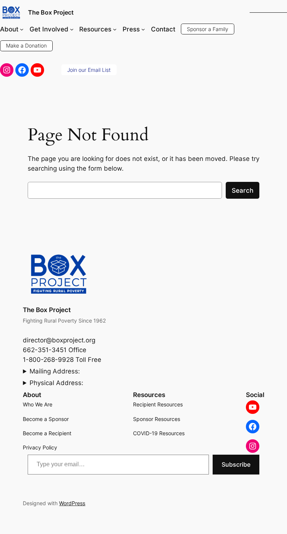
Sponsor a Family (207, 29)
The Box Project (51, 12)
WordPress (72, 503)
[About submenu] (22, 29)
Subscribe (236, 464)
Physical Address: (56, 383)
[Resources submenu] (115, 29)
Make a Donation (26, 45)
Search (242, 190)
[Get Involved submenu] (72, 29)
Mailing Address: (55, 371)
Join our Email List (89, 70)
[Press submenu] (143, 29)
